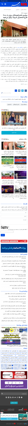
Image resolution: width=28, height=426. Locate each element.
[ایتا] (6, 398)
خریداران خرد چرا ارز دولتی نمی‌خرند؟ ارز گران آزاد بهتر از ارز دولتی (13, 308)
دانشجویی (17, 9)
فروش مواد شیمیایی (23, 357)
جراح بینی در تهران (22, 351)
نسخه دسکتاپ (14, 403)
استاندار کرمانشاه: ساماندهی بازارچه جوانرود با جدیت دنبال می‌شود (14, 282)
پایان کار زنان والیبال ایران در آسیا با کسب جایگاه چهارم (15, 293)
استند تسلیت (11, 353)
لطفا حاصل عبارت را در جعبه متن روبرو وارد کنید (17, 229)
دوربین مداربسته (21, 355)
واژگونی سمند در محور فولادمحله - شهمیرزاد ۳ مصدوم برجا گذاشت (14, 271)
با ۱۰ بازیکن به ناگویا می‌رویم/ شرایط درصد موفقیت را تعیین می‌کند (14, 314)
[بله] (19, 398)
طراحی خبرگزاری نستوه (21, 423)
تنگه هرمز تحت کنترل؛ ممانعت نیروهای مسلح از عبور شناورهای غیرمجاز (14, 321)
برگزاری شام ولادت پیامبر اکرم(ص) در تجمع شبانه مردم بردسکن (14, 261)
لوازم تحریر (14, 351)
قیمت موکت (24, 353)
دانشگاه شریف (24, 104)
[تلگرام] (22, 398)
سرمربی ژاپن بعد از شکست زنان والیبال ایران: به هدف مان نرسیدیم (14, 302)
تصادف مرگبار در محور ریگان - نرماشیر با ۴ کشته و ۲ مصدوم (14, 263)
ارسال (3, 235)
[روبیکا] (13, 398)
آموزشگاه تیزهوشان (5, 357)
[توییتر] (15, 398)
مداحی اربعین (4, 353)
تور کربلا (17, 353)
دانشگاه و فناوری (24, 9)
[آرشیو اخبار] (8, 398)
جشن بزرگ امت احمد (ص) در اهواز (19, 288)
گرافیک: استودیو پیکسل (10, 423)
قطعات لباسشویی (13, 357)
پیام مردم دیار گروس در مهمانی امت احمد (18, 285)
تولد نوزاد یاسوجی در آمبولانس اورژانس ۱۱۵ (17, 299)
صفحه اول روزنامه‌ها (22, 325)
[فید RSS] (11, 398)
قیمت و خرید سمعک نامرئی (21, 362)
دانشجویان (9, 104)
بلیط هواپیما (24, 360)
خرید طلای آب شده (5, 351)
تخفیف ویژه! (9, 419)
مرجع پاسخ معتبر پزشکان (8, 355)
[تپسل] (2, 110)
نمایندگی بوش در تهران (15, 360)
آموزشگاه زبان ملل (5, 360)
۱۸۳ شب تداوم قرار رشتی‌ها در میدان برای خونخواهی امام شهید (13, 278)
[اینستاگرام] (17, 398)
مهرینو (13, 362)
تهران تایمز (9, 362)
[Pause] (3, 124)
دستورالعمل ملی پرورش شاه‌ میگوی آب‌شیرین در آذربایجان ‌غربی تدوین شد (13, 267)
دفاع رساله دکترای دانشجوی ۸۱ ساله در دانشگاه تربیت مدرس (14, 99)
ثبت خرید (14, 133)
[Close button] (27, 413)
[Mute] (5, 124)
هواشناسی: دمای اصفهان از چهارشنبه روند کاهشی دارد (15, 311)
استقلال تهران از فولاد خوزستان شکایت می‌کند (17, 296)
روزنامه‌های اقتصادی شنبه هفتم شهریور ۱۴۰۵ (16, 346)
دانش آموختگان (16, 104)
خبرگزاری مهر (20, 47)
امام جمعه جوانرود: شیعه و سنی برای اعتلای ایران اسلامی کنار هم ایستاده (14, 257)
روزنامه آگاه (3, 362)
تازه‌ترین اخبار (23, 254)
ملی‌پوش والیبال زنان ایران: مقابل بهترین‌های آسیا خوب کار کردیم (13, 306)
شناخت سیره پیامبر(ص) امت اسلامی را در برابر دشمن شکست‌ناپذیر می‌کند (15, 275)
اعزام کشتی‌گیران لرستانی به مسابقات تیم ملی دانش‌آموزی (15, 318)
